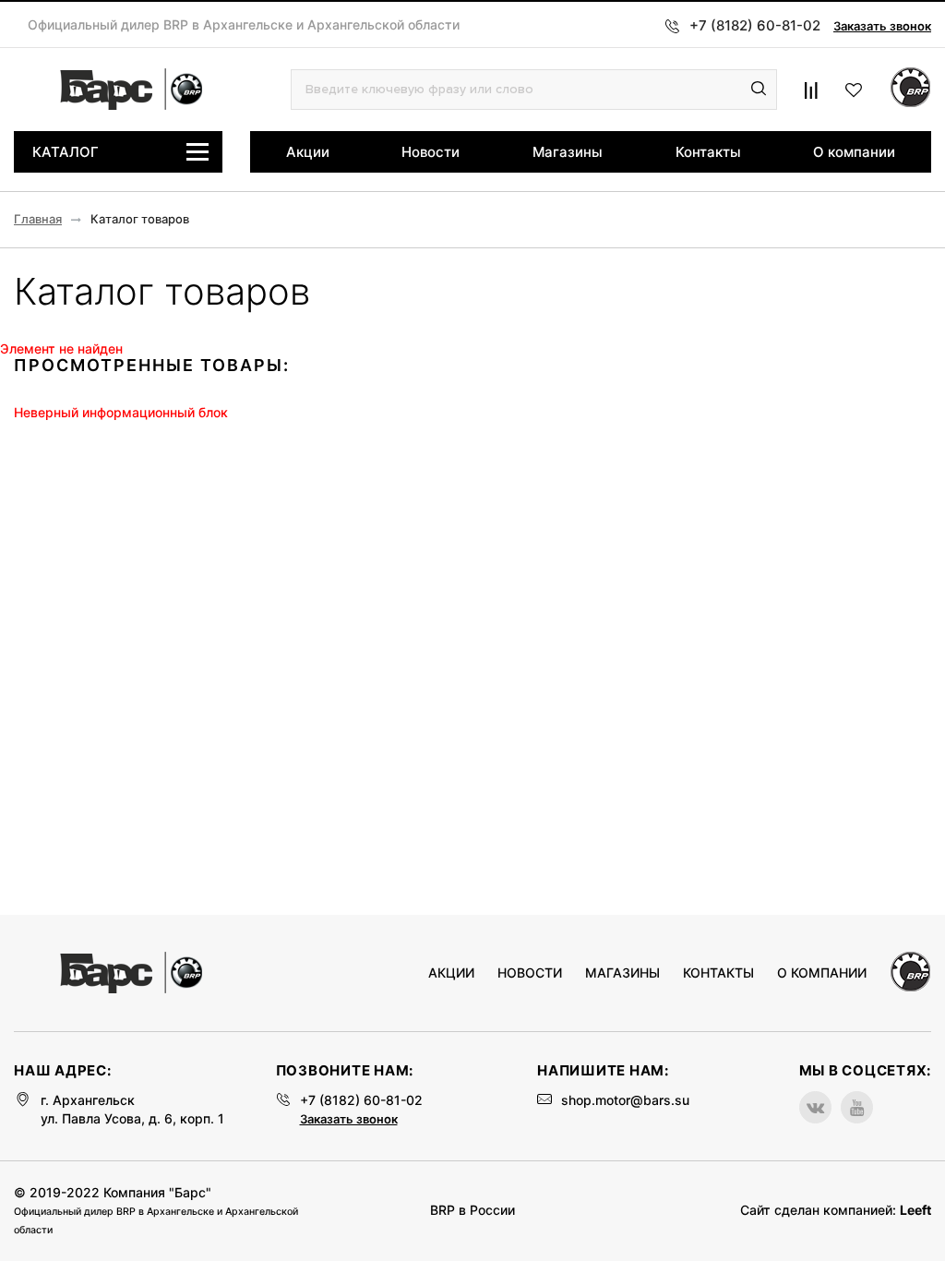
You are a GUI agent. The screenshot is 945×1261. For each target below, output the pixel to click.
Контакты (708, 152)
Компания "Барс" (157, 1192)
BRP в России (472, 1210)
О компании (854, 152)
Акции (307, 152)
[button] (758, 89)
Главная (38, 219)
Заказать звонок (882, 25)
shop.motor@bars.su (625, 1100)
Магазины (567, 152)
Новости (430, 152)
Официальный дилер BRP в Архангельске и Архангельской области (244, 24)
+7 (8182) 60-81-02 (361, 1100)
